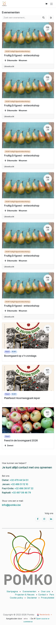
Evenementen (29, 591)
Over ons (45, 591)
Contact (42, 594)
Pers (51, 594)
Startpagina (12, 591)
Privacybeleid (47, 597)
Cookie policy (16, 597)
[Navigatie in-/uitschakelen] (51, 4)
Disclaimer (32, 597)
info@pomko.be (11, 505)
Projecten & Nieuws (24, 594)
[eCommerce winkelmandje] (46, 3)
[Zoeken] (43, 17)
